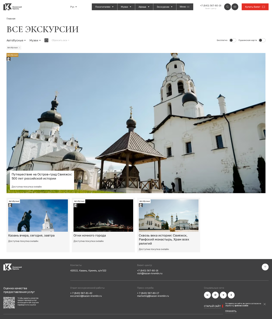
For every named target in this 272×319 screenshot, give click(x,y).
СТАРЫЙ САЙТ (212, 306)
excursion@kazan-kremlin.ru (86, 295)
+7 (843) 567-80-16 (210, 5)
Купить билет (252, 6)
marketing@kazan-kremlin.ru (153, 295)
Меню (183, 7)
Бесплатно (222, 40)
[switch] (232, 40)
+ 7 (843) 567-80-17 (148, 293)
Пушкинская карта (247, 40)
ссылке (32, 305)
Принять (231, 311)
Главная (11, 18)
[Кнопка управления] (227, 6)
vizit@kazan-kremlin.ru (149, 273)
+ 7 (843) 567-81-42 (81, 293)
